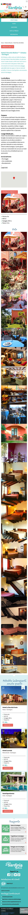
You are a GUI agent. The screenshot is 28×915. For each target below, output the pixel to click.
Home (2, 43)
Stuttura (14, 20)
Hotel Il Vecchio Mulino (18, 43)
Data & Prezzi (14, 31)
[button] (14, 178)
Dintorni (14, 27)
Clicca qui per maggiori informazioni (7, 913)
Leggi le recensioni (5, 890)
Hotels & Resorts (8, 43)
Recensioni (14, 34)
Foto (14, 23)
